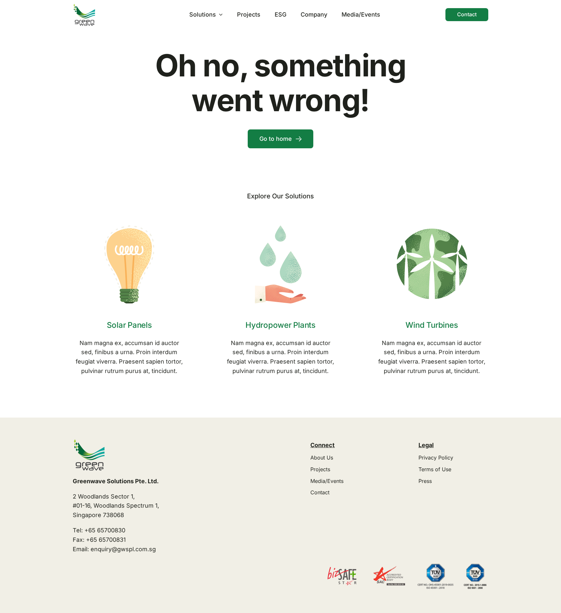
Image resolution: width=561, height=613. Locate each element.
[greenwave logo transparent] (84, 6)
